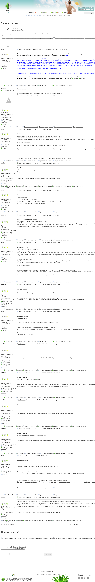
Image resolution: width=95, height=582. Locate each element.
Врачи (43, 12)
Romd (2, 49)
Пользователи (31, 12)
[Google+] (88, 578)
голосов (3, 66)
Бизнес (64, 12)
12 (17, 29)
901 (68, 12)
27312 (36, 12)
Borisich (3, 89)
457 (57, 12)
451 (46, 12)
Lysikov (3, 163)
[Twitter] (85, 578)
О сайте (53, 574)
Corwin (3, 343)
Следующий (22, 29)
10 (13, 29)
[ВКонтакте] (82, 578)
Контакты (58, 574)
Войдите (19, 482)
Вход (68, 16)
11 (15, 29)
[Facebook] (79, 578)
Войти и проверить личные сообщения (53, 16)
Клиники (54, 12)
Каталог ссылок (48, 574)
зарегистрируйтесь (30, 482)
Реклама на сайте (40, 574)
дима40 (3, 215)
